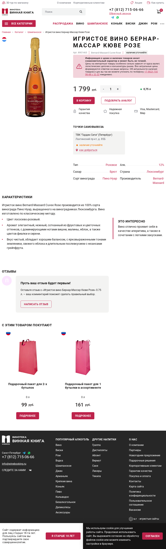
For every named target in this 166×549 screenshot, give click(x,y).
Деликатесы (63, 507)
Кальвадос (62, 496)
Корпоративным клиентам (88, 2)
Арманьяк (62, 476)
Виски (130, 23)
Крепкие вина (64, 481)
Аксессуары (63, 512)
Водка (59, 460)
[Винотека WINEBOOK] (18, 11)
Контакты (135, 481)
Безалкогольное (65, 502)
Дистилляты (99, 450)
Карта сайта (136, 486)
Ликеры (97, 470)
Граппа (96, 445)
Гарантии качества (140, 470)
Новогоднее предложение (144, 455)
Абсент (96, 455)
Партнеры (135, 450)
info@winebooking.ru (14, 463)
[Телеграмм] (112, 17)
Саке (95, 465)
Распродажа (63, 23)
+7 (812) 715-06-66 (125, 10)
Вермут (96, 460)
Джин (143, 23)
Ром (154, 23)
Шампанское (97, 23)
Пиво (59, 491)
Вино (80, 23)
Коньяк (116, 23)
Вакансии (135, 509)
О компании (64, 2)
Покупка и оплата (140, 476)
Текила (96, 476)
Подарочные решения (142, 460)
